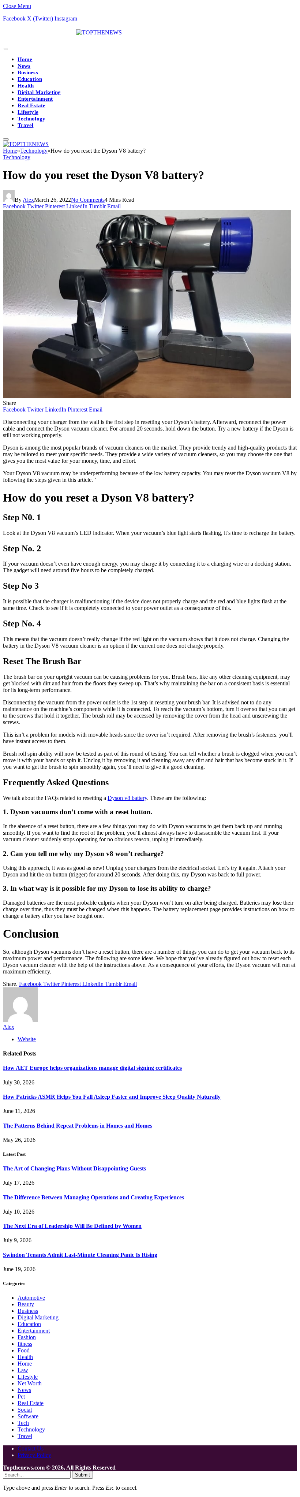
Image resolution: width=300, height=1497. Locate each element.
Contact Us (31, 1448)
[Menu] (6, 49)
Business (28, 72)
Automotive (31, 1298)
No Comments (88, 200)
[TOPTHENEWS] (62, 32)
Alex (28, 200)
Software (28, 1416)
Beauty (26, 1304)
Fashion (27, 1337)
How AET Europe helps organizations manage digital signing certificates (92, 1068)
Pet (21, 1396)
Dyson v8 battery (127, 798)
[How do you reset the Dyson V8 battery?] (147, 396)
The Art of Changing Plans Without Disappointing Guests (74, 1168)
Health (26, 86)
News (24, 66)
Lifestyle (28, 112)
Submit (82, 1475)
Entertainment (35, 99)
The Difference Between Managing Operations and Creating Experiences (93, 1197)
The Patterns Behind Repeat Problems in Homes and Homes (77, 1125)
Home (25, 59)
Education (30, 79)
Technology (31, 119)
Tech (23, 1423)
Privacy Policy (34, 1455)
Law (23, 1370)
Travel (25, 125)
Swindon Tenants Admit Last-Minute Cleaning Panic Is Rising (80, 1255)
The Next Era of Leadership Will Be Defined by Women (72, 1226)
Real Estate (31, 105)
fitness (25, 1344)
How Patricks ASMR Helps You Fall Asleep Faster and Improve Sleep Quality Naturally (112, 1097)
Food (24, 1350)
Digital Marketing (39, 92)
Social (25, 1410)
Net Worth (30, 1383)
